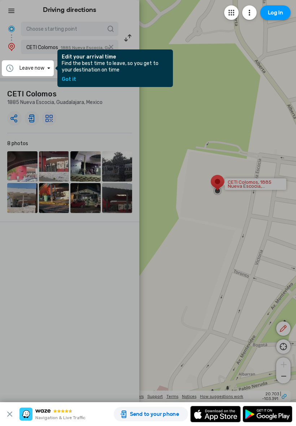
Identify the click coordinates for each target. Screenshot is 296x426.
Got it (69, 79)
